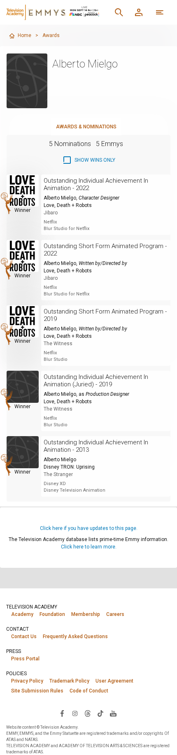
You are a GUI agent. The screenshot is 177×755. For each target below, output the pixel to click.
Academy (22, 614)
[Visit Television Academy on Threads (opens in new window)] (87, 713)
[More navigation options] (160, 12)
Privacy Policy (27, 681)
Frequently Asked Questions (75, 636)
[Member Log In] (139, 12)
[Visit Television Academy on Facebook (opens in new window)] (62, 713)
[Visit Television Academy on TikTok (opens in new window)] (100, 713)
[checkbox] (88, 160)
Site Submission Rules (37, 691)
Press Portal (25, 659)
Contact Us (24, 636)
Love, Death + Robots (68, 205)
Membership (85, 614)
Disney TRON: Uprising (69, 467)
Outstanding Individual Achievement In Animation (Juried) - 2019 (96, 380)
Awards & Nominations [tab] (86, 127)
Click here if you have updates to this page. (88, 528)
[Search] (119, 12)
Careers (115, 614)
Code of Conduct (89, 691)
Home (24, 35)
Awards (51, 35)
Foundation (52, 614)
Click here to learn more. (88, 547)
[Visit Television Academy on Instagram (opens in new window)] (75, 713)
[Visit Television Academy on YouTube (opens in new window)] (113, 713)
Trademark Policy (69, 681)
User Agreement (114, 681)
